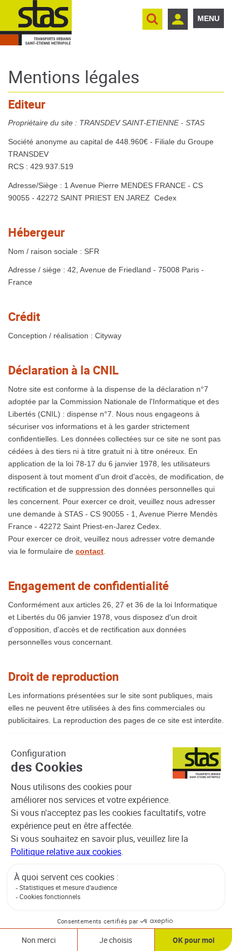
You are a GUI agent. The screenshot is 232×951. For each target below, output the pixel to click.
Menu (208, 18)
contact (90, 551)
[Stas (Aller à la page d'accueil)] (36, 22)
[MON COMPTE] (178, 19)
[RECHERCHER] (152, 19)
